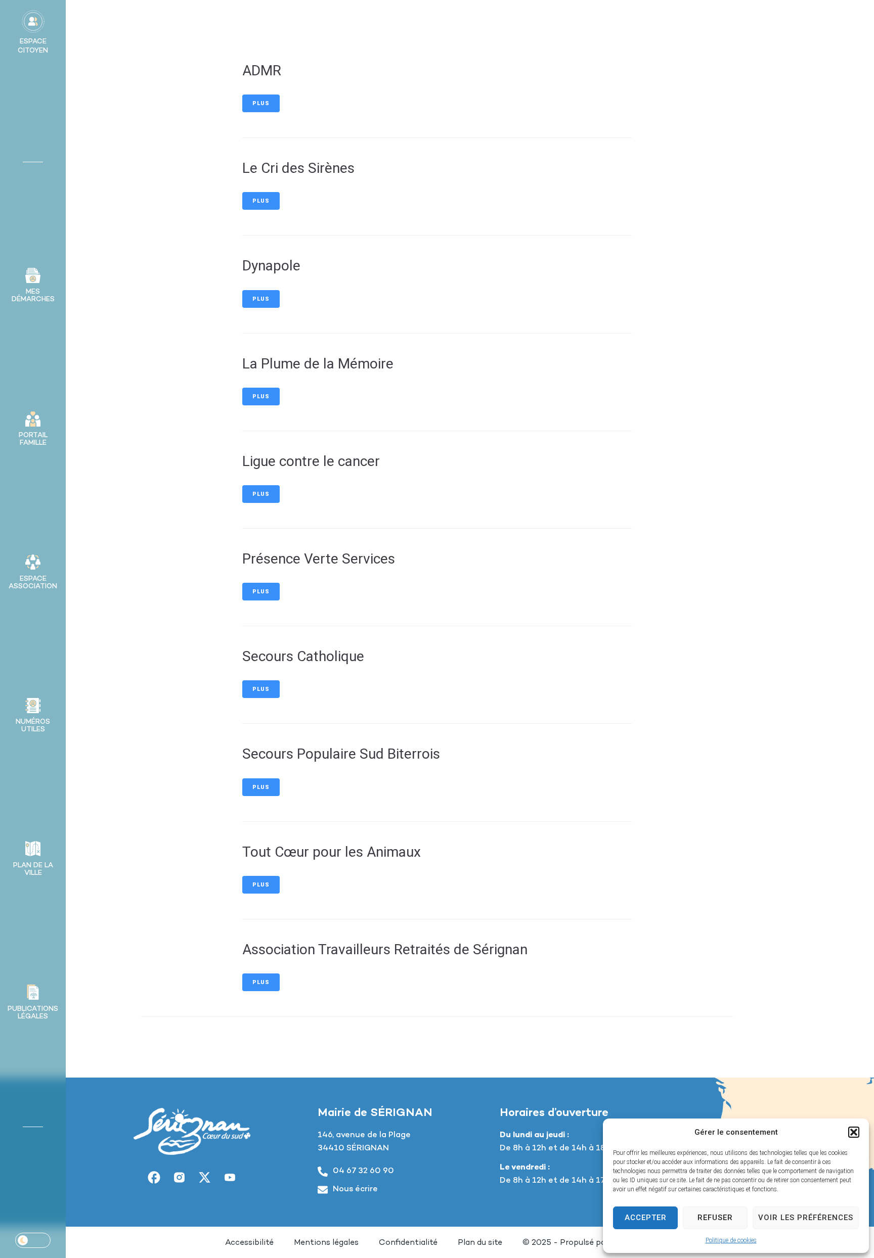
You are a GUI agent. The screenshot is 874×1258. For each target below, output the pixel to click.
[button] (854, 1132)
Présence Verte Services (318, 558)
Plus (261, 103)
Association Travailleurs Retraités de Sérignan (385, 949)
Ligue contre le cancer (311, 461)
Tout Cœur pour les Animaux (331, 852)
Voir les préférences (805, 1217)
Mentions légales (326, 1243)
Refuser (715, 1217)
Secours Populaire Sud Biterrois (341, 754)
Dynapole (271, 265)
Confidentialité (408, 1243)
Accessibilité (249, 1243)
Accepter (646, 1217)
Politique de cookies (731, 1240)
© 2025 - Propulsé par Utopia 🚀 (585, 1243)
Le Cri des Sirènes (298, 168)
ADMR (261, 70)
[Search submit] (802, 22)
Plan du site (480, 1243)
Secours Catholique (303, 656)
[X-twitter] (204, 1177)
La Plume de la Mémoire (318, 363)
